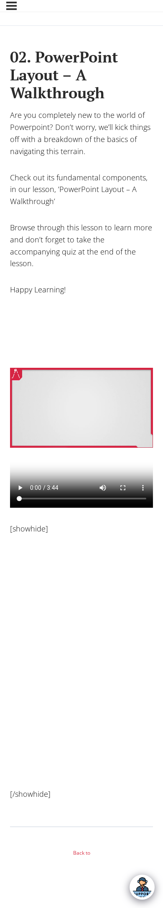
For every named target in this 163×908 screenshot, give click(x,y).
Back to (81, 852)
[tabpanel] (81, 464)
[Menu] (11, 6)
